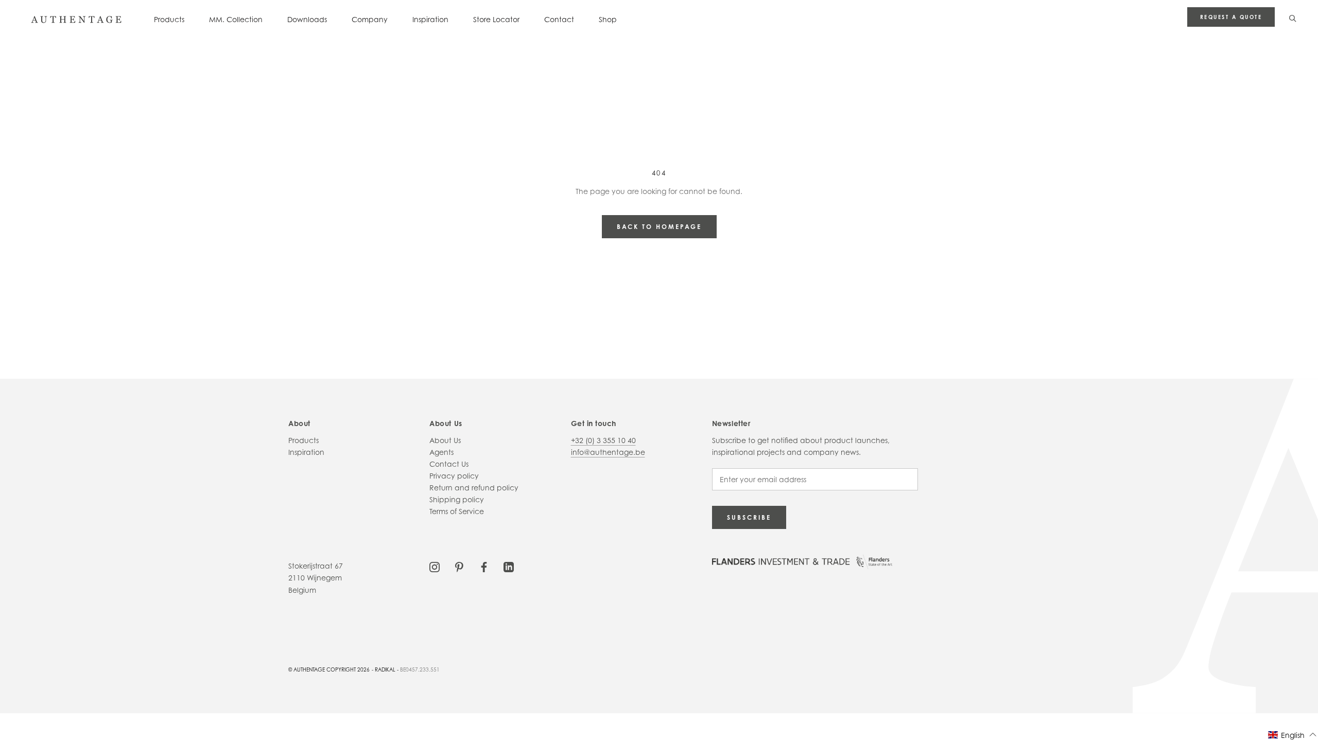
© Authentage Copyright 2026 (329, 669)
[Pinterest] (459, 566)
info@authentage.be (608, 452)
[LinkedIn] (509, 566)
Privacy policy (454, 475)
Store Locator (496, 19)
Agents (441, 452)
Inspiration (430, 19)
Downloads (307, 19)
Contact (559, 19)
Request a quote (1231, 17)
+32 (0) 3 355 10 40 (603, 440)
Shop (608, 19)
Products (169, 19)
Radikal (385, 669)
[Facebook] (484, 566)
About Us (445, 440)
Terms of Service (456, 511)
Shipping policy (456, 499)
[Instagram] (434, 566)
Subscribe (749, 517)
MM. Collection (236, 19)
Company (370, 19)
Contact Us (449, 464)
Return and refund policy (473, 487)
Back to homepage (659, 227)
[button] (1292, 734)
